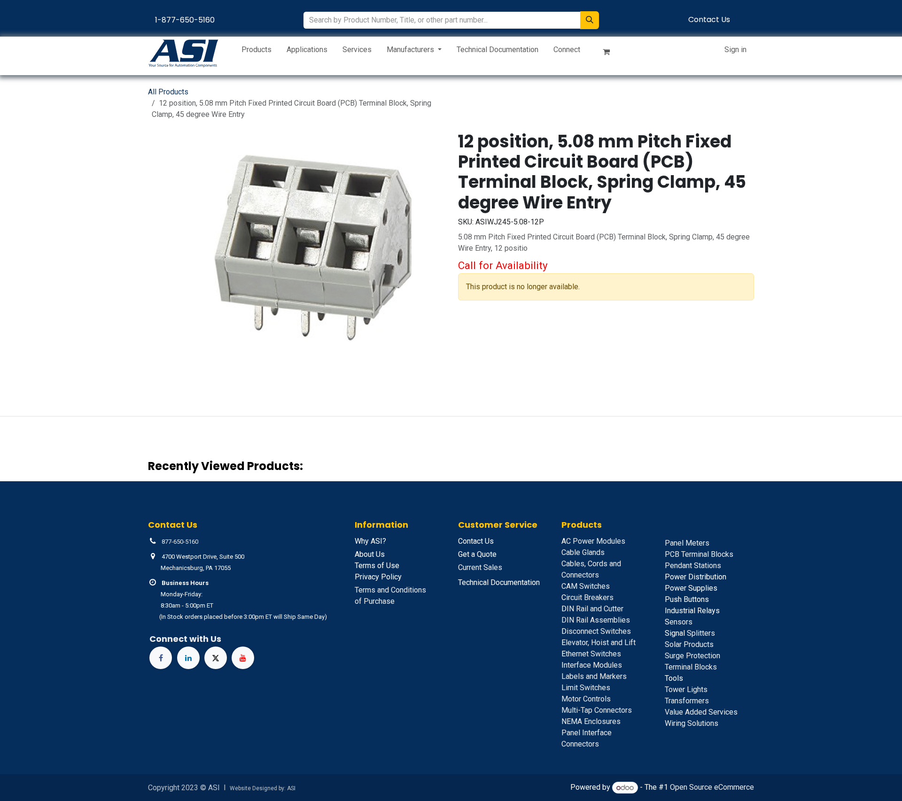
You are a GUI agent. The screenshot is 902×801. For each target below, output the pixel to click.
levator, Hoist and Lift (598, 642)
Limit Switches (585, 687)
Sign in (735, 49)
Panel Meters (687, 543)
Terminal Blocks (691, 666)
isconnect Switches (596, 631)
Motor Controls (586, 698)
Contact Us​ (709, 19)
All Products (168, 91)
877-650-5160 (180, 541)
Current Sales (480, 567)
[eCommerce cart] (610, 53)
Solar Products (689, 644)
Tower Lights (686, 689)
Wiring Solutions (691, 723)
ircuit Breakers (587, 597)
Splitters (690, 633)
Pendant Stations (693, 565)
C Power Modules (593, 541)
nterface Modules (591, 665)
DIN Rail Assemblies (595, 620)
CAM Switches (585, 586)
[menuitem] (256, 52)
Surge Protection (692, 655)
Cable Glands (583, 552)
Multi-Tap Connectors (596, 710)
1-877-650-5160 (185, 20)
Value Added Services (701, 712)
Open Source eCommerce (712, 787)
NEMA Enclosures (591, 721)
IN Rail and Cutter (592, 608)
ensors (678, 621)
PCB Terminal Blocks (699, 554)
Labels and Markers (594, 676)
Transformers (687, 700)
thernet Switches (591, 653)
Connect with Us (185, 639)
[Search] (589, 20)
